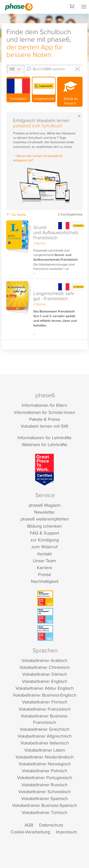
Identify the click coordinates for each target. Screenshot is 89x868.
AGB (28, 825)
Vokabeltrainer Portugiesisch (44, 777)
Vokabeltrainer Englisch (44, 681)
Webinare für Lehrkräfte (44, 444)
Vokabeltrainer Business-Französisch (44, 719)
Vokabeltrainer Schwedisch (44, 791)
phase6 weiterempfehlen (45, 519)
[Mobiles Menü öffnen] (84, 7)
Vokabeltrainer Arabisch (44, 660)
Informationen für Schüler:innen (44, 412)
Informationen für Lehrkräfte (44, 437)
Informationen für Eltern (44, 405)
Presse (44, 574)
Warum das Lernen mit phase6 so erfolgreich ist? (37, 158)
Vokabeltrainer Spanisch (44, 798)
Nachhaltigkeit (44, 581)
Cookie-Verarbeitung (30, 832)
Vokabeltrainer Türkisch (44, 812)
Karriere (44, 567)
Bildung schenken (44, 526)
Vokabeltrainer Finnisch (44, 702)
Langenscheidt (44, 98)
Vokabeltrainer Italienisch (45, 743)
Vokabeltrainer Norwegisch (45, 764)
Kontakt (44, 554)
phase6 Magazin (45, 505)
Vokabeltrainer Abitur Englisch (45, 688)
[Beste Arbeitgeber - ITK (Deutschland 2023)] (45, 616)
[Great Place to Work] (44, 470)
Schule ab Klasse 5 (69, 100)
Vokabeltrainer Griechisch (44, 729)
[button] (44, 248)
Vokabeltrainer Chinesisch (45, 667)
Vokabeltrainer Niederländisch (45, 757)
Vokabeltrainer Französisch (45, 709)
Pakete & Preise (44, 419)
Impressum (66, 832)
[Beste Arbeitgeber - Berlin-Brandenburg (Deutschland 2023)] (45, 598)
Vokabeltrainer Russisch (44, 785)
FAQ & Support (44, 533)
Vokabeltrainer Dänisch (44, 674)
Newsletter (44, 512)
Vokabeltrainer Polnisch (44, 771)
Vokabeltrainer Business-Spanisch (44, 805)
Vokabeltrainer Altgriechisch (45, 736)
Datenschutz (51, 825)
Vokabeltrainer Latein (44, 750)
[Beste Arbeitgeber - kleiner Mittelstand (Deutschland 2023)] (45, 633)
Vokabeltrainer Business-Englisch (44, 695)
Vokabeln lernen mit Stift (44, 426)
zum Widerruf (44, 547)
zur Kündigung (44, 540)
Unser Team (44, 561)
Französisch (18, 98)
